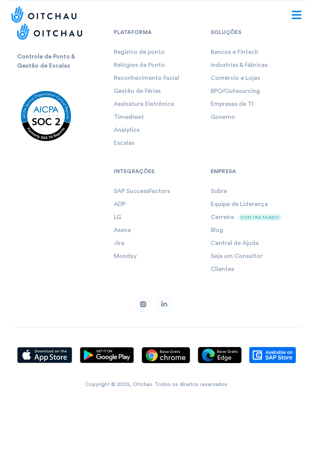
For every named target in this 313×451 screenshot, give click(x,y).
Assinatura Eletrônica (144, 104)
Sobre (219, 191)
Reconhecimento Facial (146, 78)
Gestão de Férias (137, 91)
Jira (119, 243)
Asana (122, 230)
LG (117, 217)
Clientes (222, 269)
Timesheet (129, 117)
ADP (120, 204)
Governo (223, 117)
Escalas (124, 143)
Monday (125, 256)
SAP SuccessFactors (142, 191)
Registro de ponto (139, 52)
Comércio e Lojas (235, 78)
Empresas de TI (232, 104)
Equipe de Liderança (239, 204)
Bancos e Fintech (234, 52)
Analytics (127, 130)
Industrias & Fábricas (239, 65)
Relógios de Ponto (139, 65)
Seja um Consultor (237, 256)
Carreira (222, 217)
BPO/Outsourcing (235, 91)
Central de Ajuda (235, 243)
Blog (217, 230)
